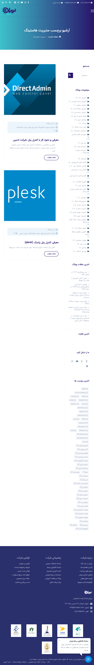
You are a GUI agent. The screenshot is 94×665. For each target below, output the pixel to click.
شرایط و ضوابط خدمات (22, 567)
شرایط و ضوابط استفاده (19, 662)
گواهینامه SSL (82, 529)
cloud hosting (81, 392)
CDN (85, 389)
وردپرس (84, 525)
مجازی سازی (81, 205)
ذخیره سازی (82, 464)
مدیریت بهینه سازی (79, 212)
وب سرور (83, 244)
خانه (48, 662)
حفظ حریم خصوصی (23, 578)
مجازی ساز (83, 491)
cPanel (75, 396)
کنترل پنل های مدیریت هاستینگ (79, 190)
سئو (85, 472)
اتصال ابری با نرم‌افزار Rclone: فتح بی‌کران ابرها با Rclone (79, 295)
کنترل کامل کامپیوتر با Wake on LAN (80, 279)
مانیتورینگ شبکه (80, 201)
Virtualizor (83, 426)
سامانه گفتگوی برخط (54, 567)
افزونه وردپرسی (82, 453)
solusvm (83, 423)
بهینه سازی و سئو (80, 116)
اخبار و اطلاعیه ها (86, 567)
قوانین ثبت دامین (23, 571)
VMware (83, 430)
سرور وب (84, 476)
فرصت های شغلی (86, 578)
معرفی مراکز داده (80, 228)
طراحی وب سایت (81, 483)
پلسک (84, 123)
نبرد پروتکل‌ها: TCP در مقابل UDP (80, 273)
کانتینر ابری (82, 185)
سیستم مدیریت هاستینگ (82, 151)
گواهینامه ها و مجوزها (85, 582)
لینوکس (83, 197)
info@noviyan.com (70, 2)
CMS (85, 396)
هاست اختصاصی (81, 510)
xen (85, 442)
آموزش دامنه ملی (80, 112)
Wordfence (82, 434)
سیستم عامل (81, 146)
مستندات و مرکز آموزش (53, 574)
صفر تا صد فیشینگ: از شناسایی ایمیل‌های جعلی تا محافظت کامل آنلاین (79, 318)
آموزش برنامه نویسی (79, 101)
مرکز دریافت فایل (55, 582)
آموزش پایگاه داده (79, 109)
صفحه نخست (53, 37)
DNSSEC (83, 400)
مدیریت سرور (81, 216)
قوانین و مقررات (24, 563)
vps (73, 430)
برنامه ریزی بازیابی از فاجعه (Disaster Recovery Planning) (78, 310)
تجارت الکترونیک (81, 460)
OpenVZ (83, 411)
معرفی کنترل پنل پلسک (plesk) (42, 242)
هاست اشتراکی (81, 513)
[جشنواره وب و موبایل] (47, 630)
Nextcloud (83, 408)
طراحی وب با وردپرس (78, 170)
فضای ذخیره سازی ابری (78, 176)
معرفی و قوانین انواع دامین (80, 233)
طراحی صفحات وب (79, 166)
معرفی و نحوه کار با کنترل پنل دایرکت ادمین (36, 140)
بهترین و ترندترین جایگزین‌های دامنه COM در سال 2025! (79, 287)
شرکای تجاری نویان (85, 574)
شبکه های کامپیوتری (78, 162)
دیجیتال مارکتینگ (80, 131)
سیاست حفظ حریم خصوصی (37, 662)
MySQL (75, 404)
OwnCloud (83, 415)
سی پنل (83, 143)
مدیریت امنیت (81, 208)
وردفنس (84, 521)
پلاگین (73, 525)
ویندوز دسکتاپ (81, 251)
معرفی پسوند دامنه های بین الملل (79, 220)
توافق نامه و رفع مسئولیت (21, 574)
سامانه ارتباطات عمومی (53, 563)
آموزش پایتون (81, 105)
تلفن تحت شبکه (80, 127)
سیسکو (83, 159)
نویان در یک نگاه (86, 563)
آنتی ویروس (82, 449)
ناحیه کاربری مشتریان (53, 571)
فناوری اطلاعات (81, 182)
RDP (85, 419)
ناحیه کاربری (56, 2)
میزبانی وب (83, 502)
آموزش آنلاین (82, 445)
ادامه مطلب (51, 157)
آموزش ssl (82, 98)
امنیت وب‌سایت (81, 457)
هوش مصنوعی (81, 240)
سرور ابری (75, 472)
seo (76, 419)
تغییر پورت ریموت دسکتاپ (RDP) (78, 302)
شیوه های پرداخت (86, 571)
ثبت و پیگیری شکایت (22, 582)
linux (85, 404)
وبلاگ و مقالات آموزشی (53, 578)
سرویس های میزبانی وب (80, 135)
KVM (73, 400)
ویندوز (84, 247)
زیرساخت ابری (82, 468)
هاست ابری (83, 506)
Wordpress (82, 438)
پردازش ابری (82, 120)
